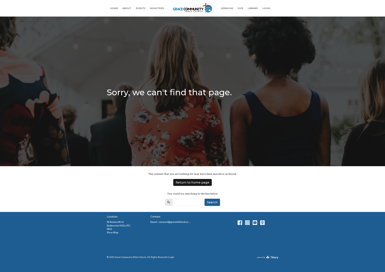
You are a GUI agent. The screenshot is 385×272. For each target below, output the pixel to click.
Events (140, 8)
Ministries (157, 8)
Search (212, 202)
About (126, 8)
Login (266, 8)
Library (253, 8)
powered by (266, 259)
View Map (112, 232)
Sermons (227, 8)
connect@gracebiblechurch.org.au (175, 222)
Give (240, 8)
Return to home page (192, 182)
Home (114, 8)
